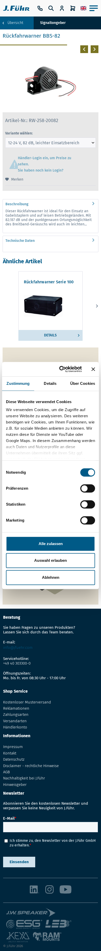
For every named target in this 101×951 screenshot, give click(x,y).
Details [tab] (50, 383)
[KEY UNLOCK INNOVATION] (18, 938)
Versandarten (15, 721)
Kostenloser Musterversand (27, 702)
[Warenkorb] (73, 8)
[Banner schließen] (93, 369)
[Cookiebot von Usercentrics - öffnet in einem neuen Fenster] (61, 369)
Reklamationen (16, 708)
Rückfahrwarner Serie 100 (49, 282)
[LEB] (58, 926)
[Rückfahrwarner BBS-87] (83, 49)
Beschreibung (16, 204)
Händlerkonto (15, 727)
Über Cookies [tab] (82, 383)
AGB (6, 772)
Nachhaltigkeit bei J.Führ (24, 778)
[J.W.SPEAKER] (30, 914)
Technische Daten (20, 241)
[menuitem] (83, 8)
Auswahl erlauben (50, 560)
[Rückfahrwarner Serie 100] (50, 305)
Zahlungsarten (15, 714)
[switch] (87, 488)
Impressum (13, 746)
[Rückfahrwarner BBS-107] (93, 49)
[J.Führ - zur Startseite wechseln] (16, 8)
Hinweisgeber (15, 784)
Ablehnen (50, 577)
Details (50, 335)
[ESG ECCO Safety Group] (24, 926)
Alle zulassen (51, 543)
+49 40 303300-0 (17, 663)
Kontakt (9, 753)
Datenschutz (13, 759)
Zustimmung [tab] (18, 383)
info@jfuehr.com (18, 647)
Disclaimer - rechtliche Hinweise (31, 765)
